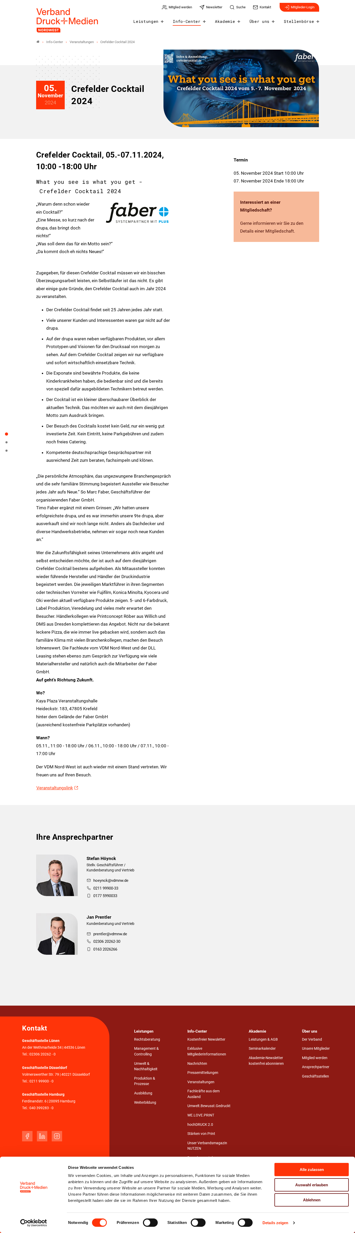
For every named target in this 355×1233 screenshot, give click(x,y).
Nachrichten (197, 1063)
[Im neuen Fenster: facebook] (27, 1136)
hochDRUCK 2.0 (200, 1124)
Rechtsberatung (147, 1039)
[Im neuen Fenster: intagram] (57, 1136)
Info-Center (186, 21)
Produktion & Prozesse (144, 1081)
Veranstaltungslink (54, 787)
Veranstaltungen (200, 1082)
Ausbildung (143, 1093)
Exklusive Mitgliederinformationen (206, 1051)
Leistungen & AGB (263, 1039)
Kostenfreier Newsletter (206, 1039)
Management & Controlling (146, 1051)
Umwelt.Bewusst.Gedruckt (209, 1106)
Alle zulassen (312, 1169)
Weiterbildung (145, 1102)
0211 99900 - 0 (41, 1081)
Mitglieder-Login (302, 7)
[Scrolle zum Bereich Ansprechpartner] (9, 452)
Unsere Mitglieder (316, 1048)
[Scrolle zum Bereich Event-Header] (9, 436)
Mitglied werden (314, 1058)
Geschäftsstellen (315, 1076)
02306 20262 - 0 (42, 1054)
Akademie (225, 21)
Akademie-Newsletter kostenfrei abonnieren (266, 1061)
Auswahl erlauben (311, 1185)
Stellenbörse (299, 21)
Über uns (259, 21)
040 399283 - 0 (41, 1108)
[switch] (150, 1222)
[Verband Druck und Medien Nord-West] (38, 42)
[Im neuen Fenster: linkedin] (42, 1136)
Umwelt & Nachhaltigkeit (145, 1066)
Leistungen (146, 21)
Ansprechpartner (315, 1067)
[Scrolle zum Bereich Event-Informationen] (9, 444)
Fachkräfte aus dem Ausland (203, 1094)
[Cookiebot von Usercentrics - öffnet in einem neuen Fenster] (33, 1223)
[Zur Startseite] (67, 20)
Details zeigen (275, 1223)
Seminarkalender (262, 1048)
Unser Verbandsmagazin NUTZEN (207, 1146)
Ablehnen (311, 1200)
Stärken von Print (201, 1134)
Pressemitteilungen (202, 1073)
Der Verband (312, 1039)
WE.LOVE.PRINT (200, 1115)
